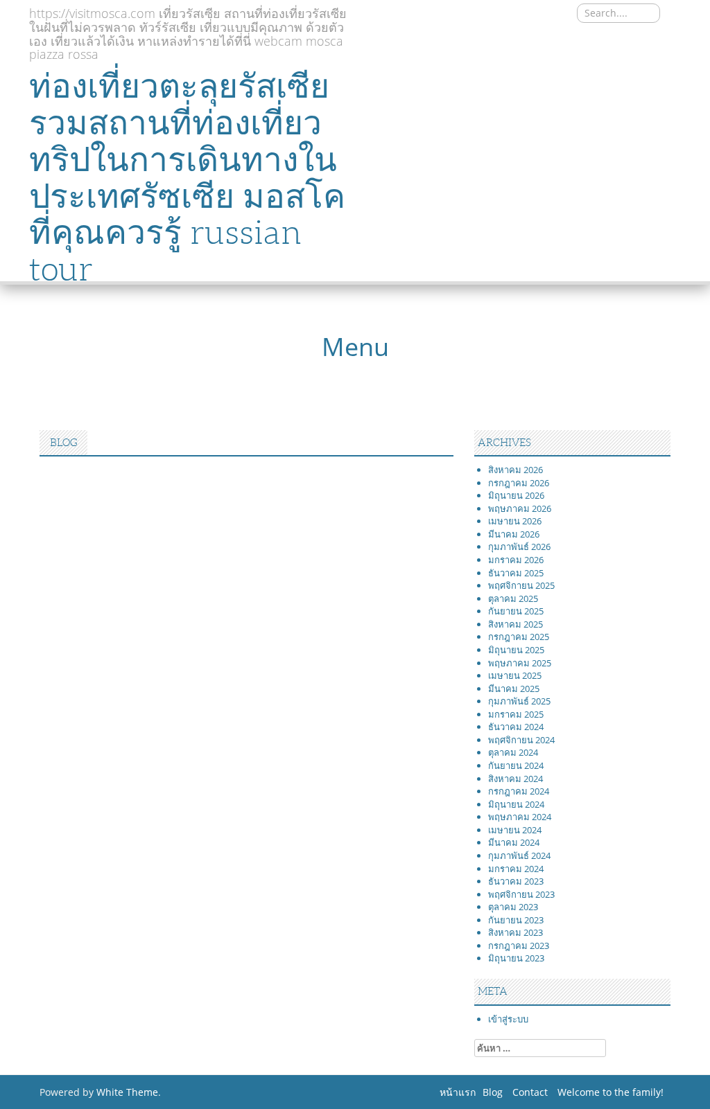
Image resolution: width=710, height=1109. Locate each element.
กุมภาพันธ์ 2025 (519, 701)
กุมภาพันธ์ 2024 (519, 855)
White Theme (127, 1092)
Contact (530, 1092)
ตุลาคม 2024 (513, 752)
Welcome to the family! (610, 1092)
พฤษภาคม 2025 (519, 663)
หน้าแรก (458, 1092)
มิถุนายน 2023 (516, 958)
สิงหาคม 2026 (515, 469)
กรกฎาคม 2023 (518, 945)
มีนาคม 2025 (513, 688)
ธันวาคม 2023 (516, 881)
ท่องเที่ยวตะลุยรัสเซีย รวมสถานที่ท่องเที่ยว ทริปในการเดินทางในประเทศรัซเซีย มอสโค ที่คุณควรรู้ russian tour (187, 177)
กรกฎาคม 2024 (518, 791)
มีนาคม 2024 (513, 842)
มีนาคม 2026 (513, 534)
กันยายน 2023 (516, 920)
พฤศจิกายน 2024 (521, 740)
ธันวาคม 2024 (516, 726)
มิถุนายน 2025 (516, 650)
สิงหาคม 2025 (515, 624)
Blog (493, 1092)
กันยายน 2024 (516, 765)
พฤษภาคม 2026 (519, 508)
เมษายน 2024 (515, 830)
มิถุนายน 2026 (516, 495)
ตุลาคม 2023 (513, 906)
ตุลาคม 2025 (513, 598)
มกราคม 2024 (516, 868)
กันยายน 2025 (516, 611)
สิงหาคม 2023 (515, 932)
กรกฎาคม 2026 (518, 483)
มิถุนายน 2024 (516, 804)
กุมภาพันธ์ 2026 (519, 546)
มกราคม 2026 (516, 559)
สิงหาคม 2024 (515, 778)
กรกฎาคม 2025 (518, 636)
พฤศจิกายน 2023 (521, 894)
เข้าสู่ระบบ (508, 1019)
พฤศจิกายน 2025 (521, 585)
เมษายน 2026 (515, 521)
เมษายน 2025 (515, 675)
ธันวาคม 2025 (516, 573)
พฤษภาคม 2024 (519, 816)
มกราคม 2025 (516, 714)
